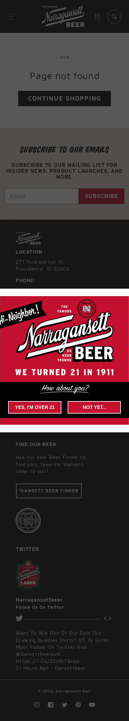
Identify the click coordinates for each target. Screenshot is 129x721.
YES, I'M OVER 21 (34, 407)
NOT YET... (94, 407)
